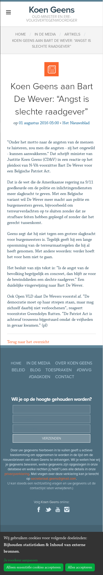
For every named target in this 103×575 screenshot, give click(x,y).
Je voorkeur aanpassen (21, 560)
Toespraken (58, 370)
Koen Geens (51, 13)
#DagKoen (39, 376)
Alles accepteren (80, 567)
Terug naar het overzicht (28, 341)
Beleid (18, 370)
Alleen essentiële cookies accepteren (33, 567)
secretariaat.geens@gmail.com (53, 479)
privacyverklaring (16, 474)
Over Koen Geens (73, 363)
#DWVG (84, 370)
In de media (38, 363)
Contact (64, 376)
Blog (35, 370)
